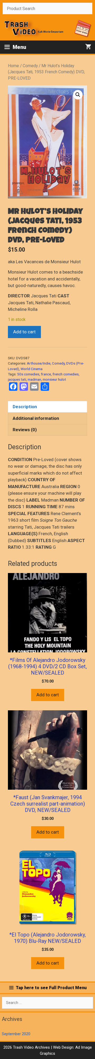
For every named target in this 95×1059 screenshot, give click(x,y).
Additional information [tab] (36, 418)
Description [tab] (25, 406)
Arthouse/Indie (38, 363)
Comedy (30, 65)
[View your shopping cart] (88, 47)
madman (34, 379)
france (46, 374)
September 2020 (16, 1033)
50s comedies (28, 374)
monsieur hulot (54, 379)
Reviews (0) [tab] (25, 429)
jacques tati (17, 379)
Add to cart (24, 331)
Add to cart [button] (47, 694)
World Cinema (31, 369)
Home (13, 65)
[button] (78, 94)
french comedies (66, 374)
